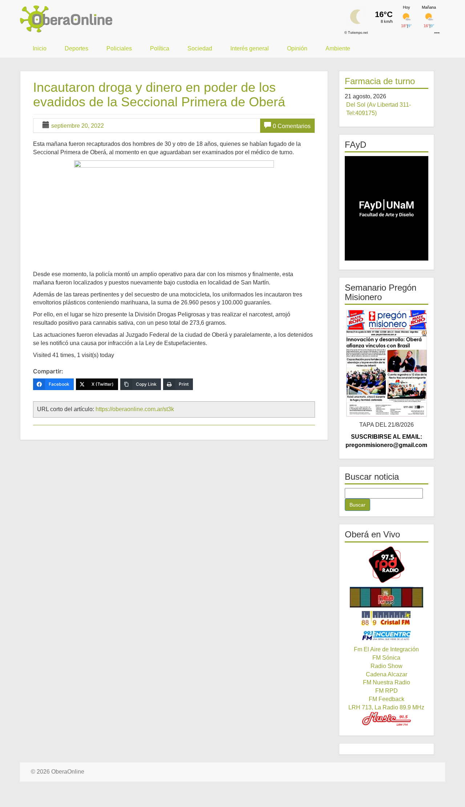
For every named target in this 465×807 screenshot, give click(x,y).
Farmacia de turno (380, 81)
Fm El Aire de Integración (386, 649)
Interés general (249, 48)
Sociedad (199, 48)
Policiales (119, 48)
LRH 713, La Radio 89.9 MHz (386, 707)
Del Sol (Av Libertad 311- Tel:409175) (378, 109)
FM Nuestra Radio (386, 682)
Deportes (76, 48)
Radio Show (387, 666)
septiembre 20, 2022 (77, 126)
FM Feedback (386, 699)
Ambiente (338, 48)
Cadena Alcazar (386, 674)
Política (159, 48)
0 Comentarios (292, 126)
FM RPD (386, 691)
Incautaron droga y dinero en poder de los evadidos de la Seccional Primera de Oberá (159, 94)
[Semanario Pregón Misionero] (387, 362)
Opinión (297, 48)
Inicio (39, 48)
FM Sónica (386, 658)
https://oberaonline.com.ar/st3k (135, 409)
